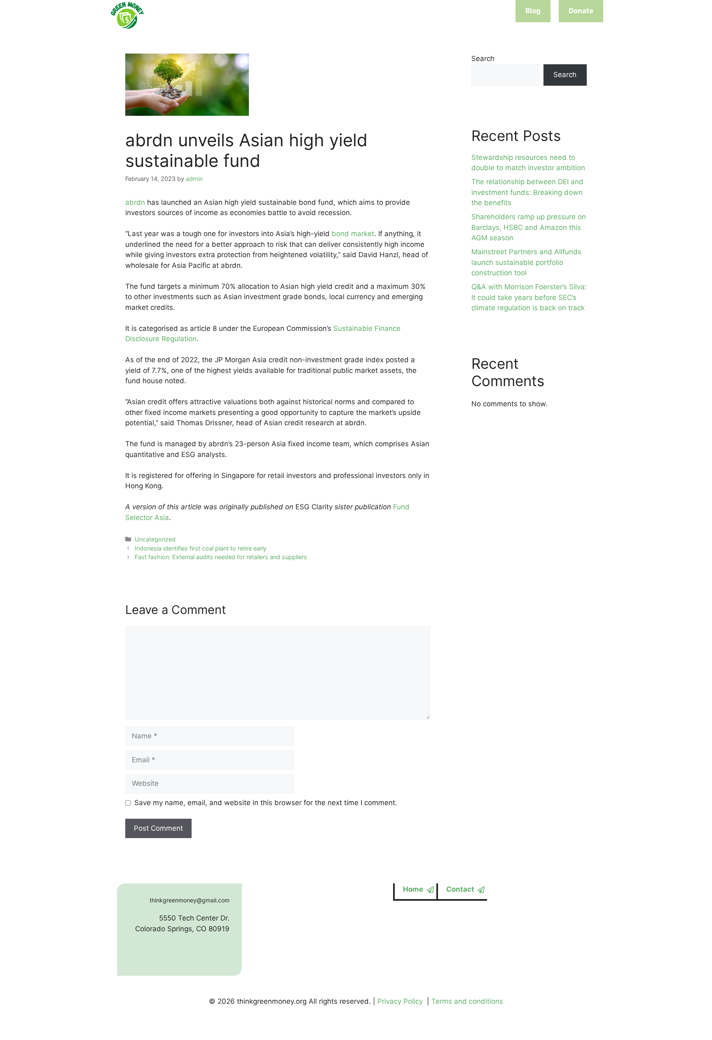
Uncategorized (155, 539)
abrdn (135, 202)
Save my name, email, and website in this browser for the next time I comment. (265, 803)
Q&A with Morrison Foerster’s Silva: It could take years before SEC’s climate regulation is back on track (529, 297)
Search (482, 58)
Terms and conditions (467, 1001)
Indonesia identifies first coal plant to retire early (201, 548)
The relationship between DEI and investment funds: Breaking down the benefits (527, 192)
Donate (581, 11)
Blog (533, 11)
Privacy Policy (400, 1001)
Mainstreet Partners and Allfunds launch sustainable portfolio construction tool (526, 262)
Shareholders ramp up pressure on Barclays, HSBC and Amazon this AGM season (528, 227)
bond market (353, 234)
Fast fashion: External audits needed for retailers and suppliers (221, 556)
